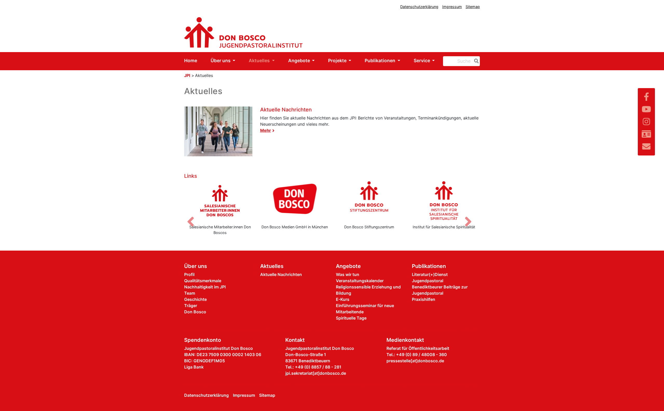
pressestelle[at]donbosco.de (415, 360)
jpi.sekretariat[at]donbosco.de (315, 373)
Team (189, 293)
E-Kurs (342, 299)
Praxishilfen (423, 299)
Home (190, 60)
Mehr (265, 130)
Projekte (338, 60)
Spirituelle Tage (351, 318)
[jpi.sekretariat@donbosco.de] (646, 146)
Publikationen (380, 60)
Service (422, 60)
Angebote (299, 60)
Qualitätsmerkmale (202, 280)
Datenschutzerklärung (419, 6)
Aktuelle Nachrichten (286, 110)
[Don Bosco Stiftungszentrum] (369, 200)
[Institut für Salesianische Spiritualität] (444, 200)
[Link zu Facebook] (646, 97)
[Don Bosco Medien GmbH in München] (295, 200)
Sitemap (473, 6)
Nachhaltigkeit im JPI (205, 286)
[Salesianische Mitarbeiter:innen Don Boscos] (220, 200)
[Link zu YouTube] (646, 109)
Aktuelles (260, 60)
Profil (189, 274)
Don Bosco (195, 311)
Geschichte (195, 299)
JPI (187, 75)
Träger (190, 305)
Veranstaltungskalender (360, 280)
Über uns (221, 60)
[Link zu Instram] (646, 122)
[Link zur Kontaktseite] (646, 134)
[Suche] (475, 61)
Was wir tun (347, 274)
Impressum (452, 6)
